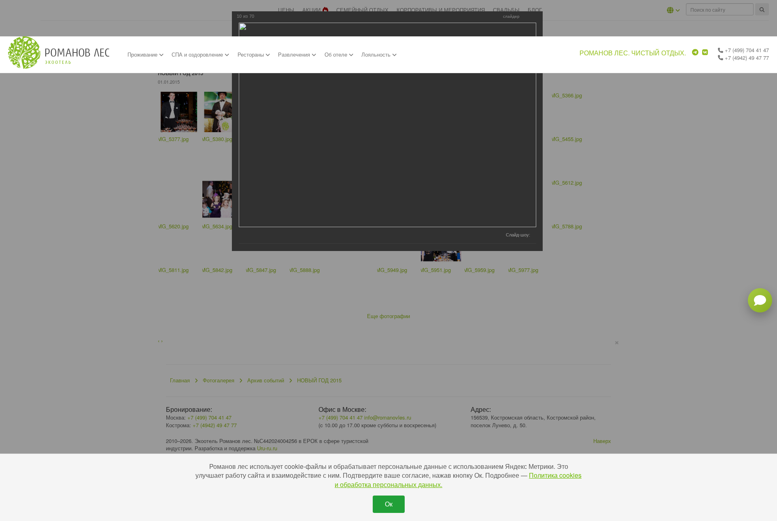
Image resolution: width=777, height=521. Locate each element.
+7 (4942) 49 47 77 (746, 57)
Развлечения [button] (295, 54)
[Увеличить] (528, 17)
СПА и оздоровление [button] (198, 54)
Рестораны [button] (251, 54)
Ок (389, 503)
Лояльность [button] (376, 54)
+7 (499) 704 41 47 (746, 50)
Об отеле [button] (337, 54)
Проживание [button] (143, 54)
